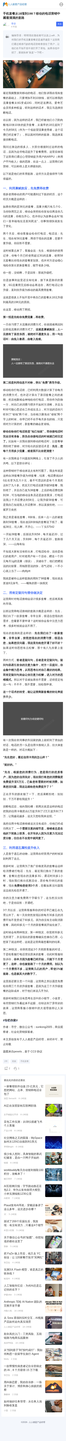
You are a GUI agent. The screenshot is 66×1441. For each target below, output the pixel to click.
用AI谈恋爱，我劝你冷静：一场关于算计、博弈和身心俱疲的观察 (23, 1386)
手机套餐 (24, 1061)
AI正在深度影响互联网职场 (20, 1105)
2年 (6, 1061)
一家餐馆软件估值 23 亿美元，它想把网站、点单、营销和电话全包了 (23, 1090)
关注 (60, 24)
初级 (14, 1061)
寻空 (13, 23)
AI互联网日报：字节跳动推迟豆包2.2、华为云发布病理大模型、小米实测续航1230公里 (23, 1190)
